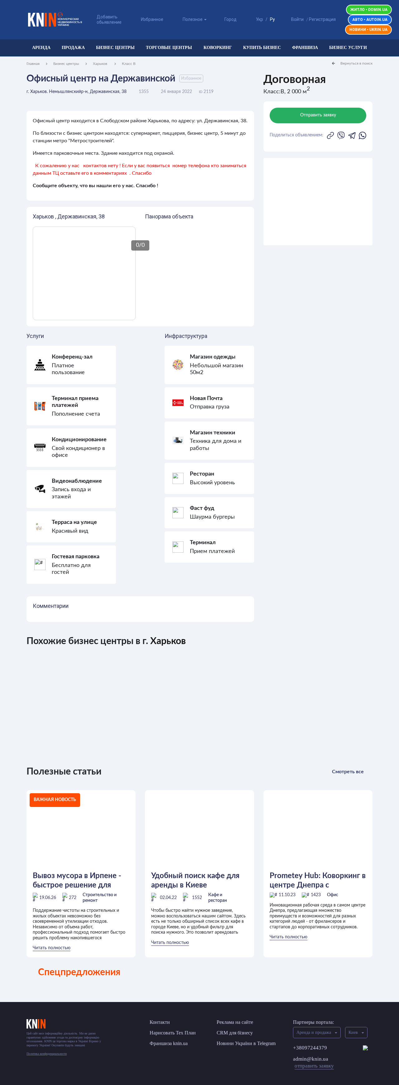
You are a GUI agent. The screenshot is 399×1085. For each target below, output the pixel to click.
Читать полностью (51, 948)
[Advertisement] (318, 201)
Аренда (41, 47)
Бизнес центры (115, 47)
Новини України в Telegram (246, 1043)
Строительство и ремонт (100, 898)
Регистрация (322, 19)
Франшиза (305, 47)
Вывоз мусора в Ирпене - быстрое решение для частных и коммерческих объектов (77, 880)
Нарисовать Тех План (173, 1032)
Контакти (160, 1022)
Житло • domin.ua (368, 9)
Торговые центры (169, 47)
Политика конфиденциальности (46, 1053)
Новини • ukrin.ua (368, 29)
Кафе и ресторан (217, 898)
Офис (332, 895)
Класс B (129, 64)
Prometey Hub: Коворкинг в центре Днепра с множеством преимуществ (318, 880)
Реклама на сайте (235, 1022)
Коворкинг (218, 47)
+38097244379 (310, 1048)
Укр (259, 19)
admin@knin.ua (313, 1062)
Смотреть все (348, 771)
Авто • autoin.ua (369, 19)
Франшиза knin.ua (169, 1043)
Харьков (100, 64)
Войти (297, 19)
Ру (272, 19)
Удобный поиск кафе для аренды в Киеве (195, 880)
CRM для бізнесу (235, 1032)
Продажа (73, 47)
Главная (33, 64)
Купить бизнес (262, 47)
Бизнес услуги (348, 47)
